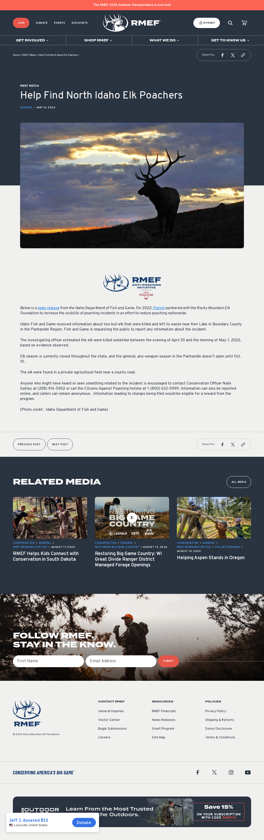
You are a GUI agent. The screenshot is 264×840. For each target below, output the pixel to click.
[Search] (230, 23)
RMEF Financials (164, 711)
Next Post (60, 444)
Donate (41, 23)
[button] (222, 55)
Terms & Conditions (220, 738)
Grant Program (163, 729)
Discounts (80, 23)
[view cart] (244, 23)
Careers (104, 738)
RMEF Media (29, 55)
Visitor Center (109, 720)
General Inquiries (111, 711)
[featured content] (132, 812)
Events (59, 23)
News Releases (164, 720)
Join (21, 23)
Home (16, 55)
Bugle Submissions (112, 729)
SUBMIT (168, 661)
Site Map (158, 738)
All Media (239, 482)
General (26, 107)
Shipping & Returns (219, 720)
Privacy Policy (215, 711)
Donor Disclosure (218, 729)
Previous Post (29, 444)
